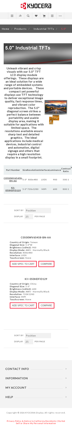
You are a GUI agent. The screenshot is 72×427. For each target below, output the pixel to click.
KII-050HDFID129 (36, 278)
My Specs (44, 15)
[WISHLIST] (36, 15)
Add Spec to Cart (23, 264)
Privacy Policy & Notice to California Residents (31, 421)
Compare (20, 15)
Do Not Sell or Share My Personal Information (40, 422)
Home (5, 28)
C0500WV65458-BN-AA (36, 237)
